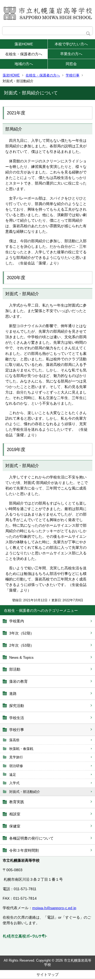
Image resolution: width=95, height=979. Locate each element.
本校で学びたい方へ (71, 44)
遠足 (12, 775)
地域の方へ (24, 64)
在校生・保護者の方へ (23, 54)
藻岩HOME (24, 44)
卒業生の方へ (71, 54)
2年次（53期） (21, 645)
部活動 (14, 669)
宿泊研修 (16, 766)
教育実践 (16, 802)
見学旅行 (16, 757)
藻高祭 (14, 740)
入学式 (14, 783)
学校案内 (16, 621)
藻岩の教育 (18, 681)
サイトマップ (47, 974)
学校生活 (16, 718)
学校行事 (72, 75)
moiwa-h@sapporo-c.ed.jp (54, 908)
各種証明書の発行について (31, 838)
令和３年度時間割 (24, 850)
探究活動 (16, 706)
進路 (13, 693)
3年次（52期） (21, 633)
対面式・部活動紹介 (24, 792)
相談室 (14, 814)
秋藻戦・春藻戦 (21, 749)
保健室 (14, 826)
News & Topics (21, 657)
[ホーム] (47, 13)
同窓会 (71, 64)
